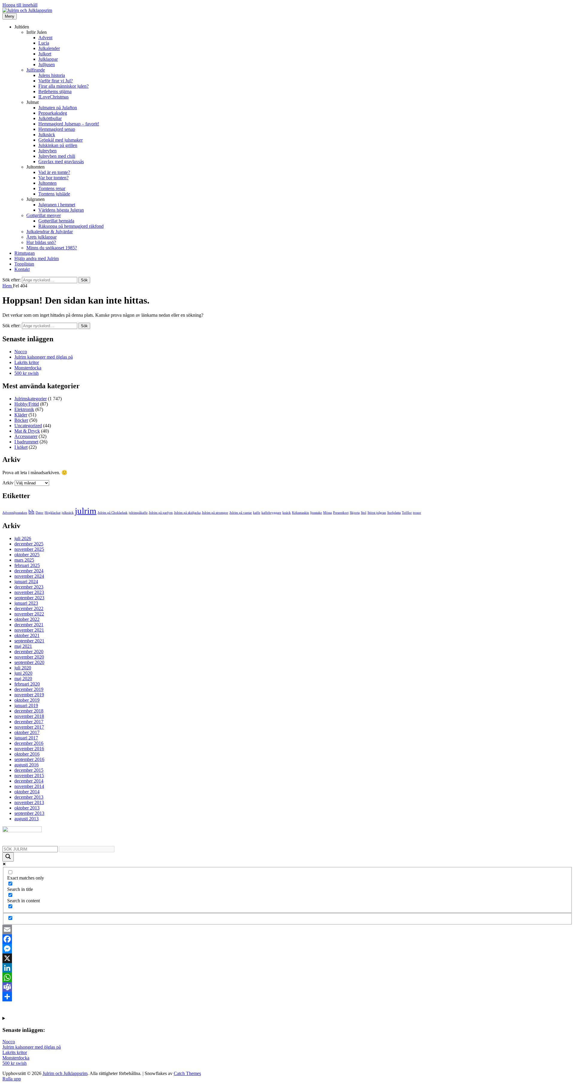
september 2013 (29, 813)
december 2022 (28, 608)
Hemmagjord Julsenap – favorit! (68, 123)
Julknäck (46, 134)
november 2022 (29, 613)
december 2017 (28, 721)
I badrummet (26, 441)
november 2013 (29, 802)
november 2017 (29, 727)
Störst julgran (376, 512)
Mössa (327, 512)
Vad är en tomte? (54, 172)
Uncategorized (28, 425)
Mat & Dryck (27, 430)
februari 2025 (27, 565)
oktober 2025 (27, 554)
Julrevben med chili (56, 156)
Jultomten (47, 183)
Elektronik (24, 409)
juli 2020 (22, 667)
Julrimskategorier (30, 398)
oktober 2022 (27, 619)
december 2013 (28, 797)
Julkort (44, 53)
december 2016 (28, 743)
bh (31, 512)
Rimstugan (24, 253)
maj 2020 (23, 678)
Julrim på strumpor (215, 512)
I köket (21, 447)
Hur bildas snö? (41, 242)
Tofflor (407, 512)
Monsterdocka (27, 367)
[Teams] (287, 987)
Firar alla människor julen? (63, 86)
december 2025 (28, 543)
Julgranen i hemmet (56, 204)
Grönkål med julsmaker (60, 139)
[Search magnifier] (8, 857)
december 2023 (28, 586)
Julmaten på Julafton (57, 107)
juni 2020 (23, 673)
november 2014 (29, 786)
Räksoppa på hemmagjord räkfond (71, 226)
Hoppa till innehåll (19, 4)
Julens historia (51, 75)
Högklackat (52, 512)
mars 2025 (24, 560)
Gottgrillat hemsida (56, 220)
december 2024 (28, 570)
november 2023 (29, 592)
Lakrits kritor (26, 362)
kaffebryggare (271, 512)
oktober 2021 (27, 635)
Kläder (20, 414)
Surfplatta (394, 512)
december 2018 (28, 710)
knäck (286, 512)
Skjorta (355, 512)
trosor (417, 512)
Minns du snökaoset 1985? (51, 247)
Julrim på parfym (161, 512)
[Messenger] (287, 948)
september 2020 (29, 662)
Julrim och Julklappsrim (65, 1073)
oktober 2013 (27, 807)
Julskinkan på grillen (57, 145)
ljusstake (316, 512)
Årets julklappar (41, 236)
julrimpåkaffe (138, 512)
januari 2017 (26, 737)
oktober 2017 (27, 732)
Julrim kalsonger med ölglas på (43, 357)
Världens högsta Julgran (61, 210)
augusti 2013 (26, 818)
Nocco (20, 351)
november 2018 (29, 716)
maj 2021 (23, 646)
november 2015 (29, 775)
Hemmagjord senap (56, 129)
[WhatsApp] (287, 977)
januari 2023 (26, 603)
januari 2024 (26, 581)
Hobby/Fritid (26, 404)
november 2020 (29, 657)
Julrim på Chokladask (113, 512)
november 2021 (29, 630)
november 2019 (29, 694)
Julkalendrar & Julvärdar (49, 231)
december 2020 (28, 651)
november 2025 (29, 549)
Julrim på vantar (240, 512)
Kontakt (22, 269)
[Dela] (287, 996)
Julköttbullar (50, 118)
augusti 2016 (26, 764)
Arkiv (7, 482)
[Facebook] (287, 939)
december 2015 (28, 770)
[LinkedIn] (287, 968)
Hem (7, 285)
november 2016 (29, 748)
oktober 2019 (27, 700)
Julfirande (35, 69)
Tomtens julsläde (54, 193)
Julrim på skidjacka (187, 512)
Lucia (43, 43)
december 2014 (28, 780)
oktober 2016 (27, 753)
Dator (39, 512)
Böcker (21, 420)
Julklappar (48, 59)
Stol (363, 512)
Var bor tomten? (53, 177)
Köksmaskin (300, 512)
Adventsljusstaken (14, 512)
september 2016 (29, 759)
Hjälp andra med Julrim (36, 258)
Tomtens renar (51, 188)
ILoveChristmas (53, 96)
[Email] (287, 929)
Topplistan (24, 263)
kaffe (256, 512)
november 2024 (29, 576)
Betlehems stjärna (55, 91)
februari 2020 (27, 683)
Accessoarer (25, 436)
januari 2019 (26, 705)
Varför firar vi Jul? (55, 80)
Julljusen (46, 64)
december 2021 (28, 624)
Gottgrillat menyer (43, 215)
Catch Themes (187, 1073)
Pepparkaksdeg (52, 113)
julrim (85, 511)
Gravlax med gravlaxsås (61, 161)
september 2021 (29, 640)
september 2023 (29, 597)
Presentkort (341, 512)
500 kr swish (26, 373)
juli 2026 (22, 538)
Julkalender (49, 48)
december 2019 (28, 689)
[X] (287, 958)
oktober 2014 (27, 791)
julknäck (68, 512)
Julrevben (47, 150)
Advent (45, 37)
